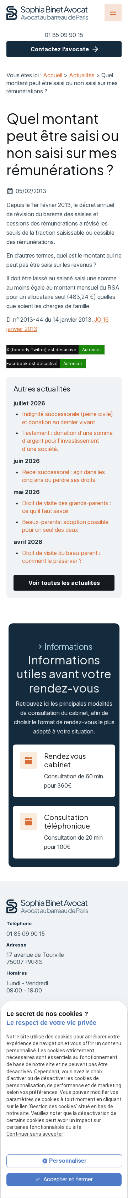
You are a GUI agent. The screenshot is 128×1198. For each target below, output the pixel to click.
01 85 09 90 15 (64, 34)
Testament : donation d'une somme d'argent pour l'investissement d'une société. (67, 440)
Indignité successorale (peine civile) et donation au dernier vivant (67, 417)
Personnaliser (68, 1160)
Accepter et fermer (67, 1179)
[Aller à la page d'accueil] (47, 13)
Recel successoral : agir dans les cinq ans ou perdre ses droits (63, 475)
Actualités (82, 75)
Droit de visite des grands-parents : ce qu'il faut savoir (66, 506)
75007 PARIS (35, 958)
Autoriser (91, 349)
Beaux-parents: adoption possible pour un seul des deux (65, 525)
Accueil (52, 75)
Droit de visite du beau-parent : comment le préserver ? (61, 556)
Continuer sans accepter (34, 1134)
